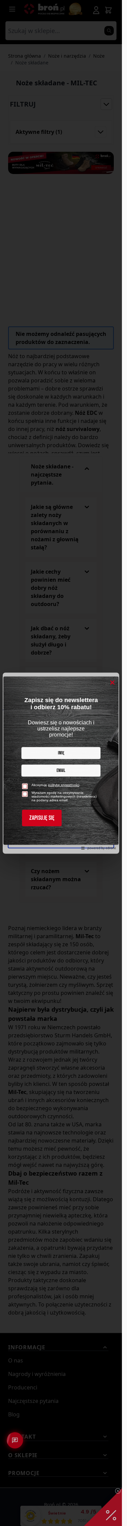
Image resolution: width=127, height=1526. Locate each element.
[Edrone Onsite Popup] (61, 763)
